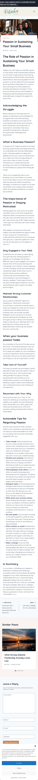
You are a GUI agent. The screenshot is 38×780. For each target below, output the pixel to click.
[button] (35, 746)
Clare (6, 50)
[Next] (32, 649)
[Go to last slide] (5, 649)
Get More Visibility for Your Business (29, 605)
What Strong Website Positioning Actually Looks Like (17, 658)
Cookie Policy (14, 777)
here (14, 594)
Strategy (6, 38)
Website (7, 736)
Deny (19, 768)
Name (6, 720)
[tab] (15, 670)
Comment (8, 695)
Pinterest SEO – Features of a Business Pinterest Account (9, 608)
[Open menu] (34, 11)
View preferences (19, 773)
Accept (19, 763)
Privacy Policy (22, 777)
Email (6, 728)
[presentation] (19, 640)
